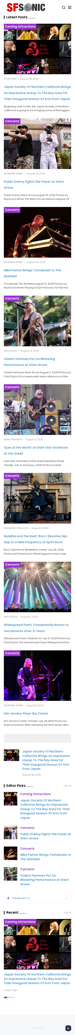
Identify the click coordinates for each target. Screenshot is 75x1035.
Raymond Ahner (13, 173)
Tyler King (10, 78)
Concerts (12, 121)
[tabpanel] (37, 955)
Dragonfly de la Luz (16, 528)
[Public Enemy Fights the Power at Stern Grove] (37, 143)
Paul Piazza (10, 350)
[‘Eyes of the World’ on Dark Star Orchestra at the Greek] (37, 409)
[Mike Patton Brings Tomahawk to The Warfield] (37, 232)
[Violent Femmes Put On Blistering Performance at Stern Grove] (37, 321)
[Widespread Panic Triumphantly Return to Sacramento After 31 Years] (37, 587)
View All (67, 912)
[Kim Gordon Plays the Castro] (37, 675)
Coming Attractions (20, 26)
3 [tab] (11, 997)
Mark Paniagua (13, 439)
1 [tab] (5, 997)
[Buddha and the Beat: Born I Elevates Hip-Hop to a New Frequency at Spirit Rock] (37, 498)
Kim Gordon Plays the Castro (26, 713)
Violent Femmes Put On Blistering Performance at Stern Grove (44, 880)
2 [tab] (9, 997)
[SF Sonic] (27, 7)
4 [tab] (13, 997)
